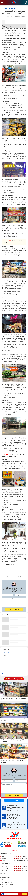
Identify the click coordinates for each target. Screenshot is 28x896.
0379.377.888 (17, 856)
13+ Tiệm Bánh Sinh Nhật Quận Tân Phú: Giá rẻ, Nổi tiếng (13, 761)
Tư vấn (24, 894)
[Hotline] (2, 894)
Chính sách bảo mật (7, 882)
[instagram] (15, 850)
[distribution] (26, 2)
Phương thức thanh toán (8, 886)
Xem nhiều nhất (8, 652)
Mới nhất (6, 651)
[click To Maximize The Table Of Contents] (3, 22)
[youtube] (16, 850)
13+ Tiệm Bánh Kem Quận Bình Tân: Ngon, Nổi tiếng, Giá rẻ (13, 719)
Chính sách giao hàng (7, 884)
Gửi (20, 894)
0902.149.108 (17, 866)
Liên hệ (3, 889)
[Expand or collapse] (2, 25)
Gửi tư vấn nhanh (14, 609)
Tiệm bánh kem (12, 8)
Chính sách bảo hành (7, 880)
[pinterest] (13, 850)
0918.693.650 (17, 870)
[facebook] (11, 850)
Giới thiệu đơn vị (6, 877)
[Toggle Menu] (2, 2)
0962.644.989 (17, 868)
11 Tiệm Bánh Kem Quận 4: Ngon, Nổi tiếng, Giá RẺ (13, 699)
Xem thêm (8, 846)
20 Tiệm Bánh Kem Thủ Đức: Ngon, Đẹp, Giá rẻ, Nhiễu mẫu (13, 740)
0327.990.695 (17, 858)
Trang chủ (4, 8)
